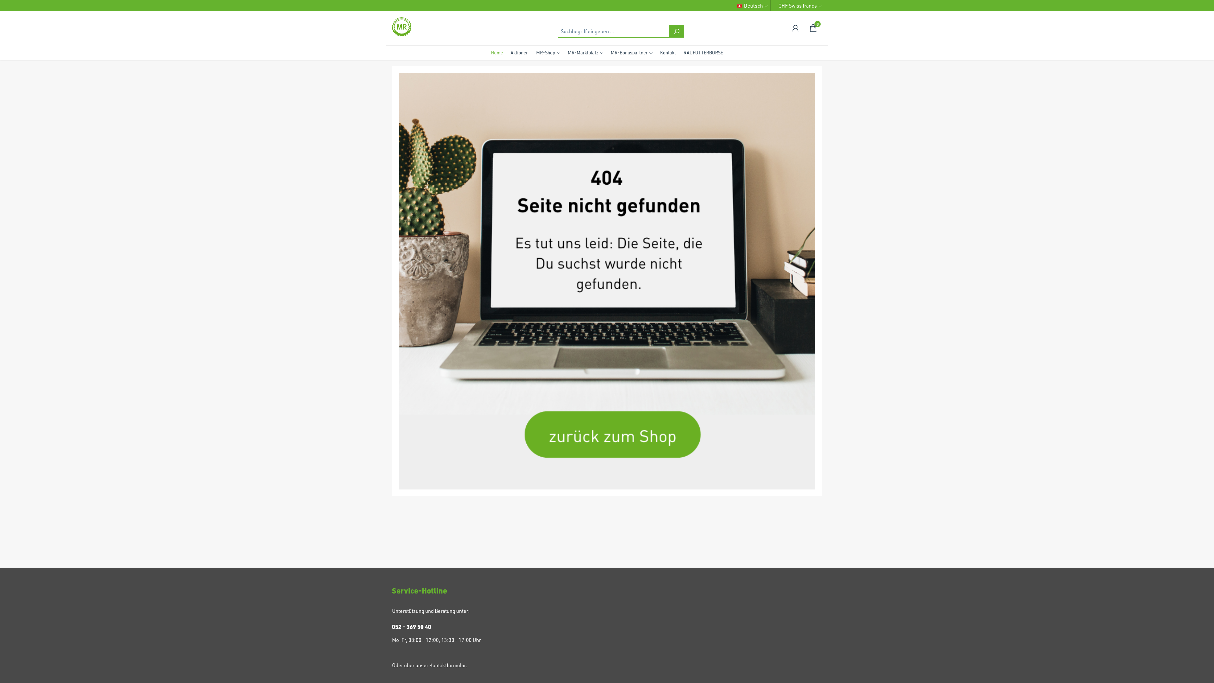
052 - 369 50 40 (411, 627)
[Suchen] (676, 31)
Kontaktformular (447, 665)
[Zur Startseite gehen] (423, 26)
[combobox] (613, 31)
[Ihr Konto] (795, 28)
